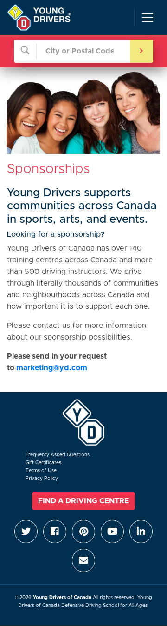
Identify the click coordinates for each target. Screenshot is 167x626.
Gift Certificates (43, 462)
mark (25, 368)
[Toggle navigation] (147, 18)
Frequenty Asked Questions (58, 455)
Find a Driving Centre (83, 501)
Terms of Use (41, 470)
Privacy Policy (42, 478)
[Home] (39, 17)
